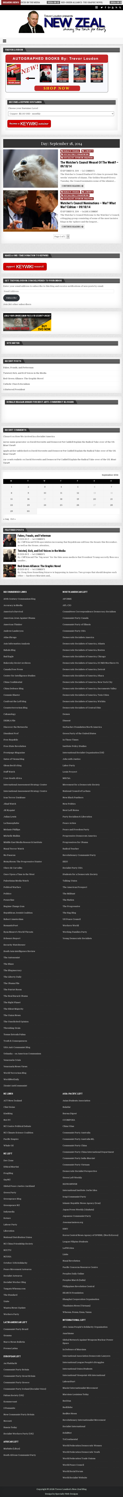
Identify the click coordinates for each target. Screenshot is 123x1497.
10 (45, 493)
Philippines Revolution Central (78, 1286)
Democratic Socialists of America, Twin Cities (86, 695)
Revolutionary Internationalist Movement (84, 1420)
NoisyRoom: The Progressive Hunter (23, 861)
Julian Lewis (10, 816)
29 (11, 511)
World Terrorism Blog (15, 1073)
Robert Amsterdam (13, 919)
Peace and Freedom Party (76, 829)
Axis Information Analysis (17, 643)
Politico (7, 893)
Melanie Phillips (12, 829)
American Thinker (13, 624)
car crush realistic (12, 459)
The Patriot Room (13, 989)
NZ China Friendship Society (18, 1244)
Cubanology (10, 714)
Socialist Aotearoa (13, 1276)
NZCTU (7, 1250)
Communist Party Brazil (16, 1329)
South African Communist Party (20, 1455)
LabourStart (69, 1381)
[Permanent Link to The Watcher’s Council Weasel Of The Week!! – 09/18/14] (30, 168)
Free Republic (11, 740)
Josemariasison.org (73, 1222)
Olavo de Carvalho (13, 868)
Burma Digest (70, 1113)
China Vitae (68, 1126)
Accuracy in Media (13, 605)
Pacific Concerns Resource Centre (80, 1267)
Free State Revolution (15, 746)
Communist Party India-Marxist (79, 1158)
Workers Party (11, 1314)
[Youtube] (112, 7)
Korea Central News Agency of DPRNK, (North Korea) (90, 1235)
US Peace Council (72, 919)
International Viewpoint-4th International (84, 1375)
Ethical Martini (11, 1167)
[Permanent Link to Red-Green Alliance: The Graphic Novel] (9, 570)
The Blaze (9, 964)
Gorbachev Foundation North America (82, 727)
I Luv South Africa (13, 778)
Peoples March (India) (74, 1280)
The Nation (68, 900)
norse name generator (14, 442)
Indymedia (9, 1211)
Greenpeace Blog (12, 1199)
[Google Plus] (109, 7)
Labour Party (10, 1224)
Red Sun (67, 1401)
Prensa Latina (11, 1348)
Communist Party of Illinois (77, 624)
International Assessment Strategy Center (25, 784)
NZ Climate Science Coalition (18, 1132)
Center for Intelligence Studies (19, 675)
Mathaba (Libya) (12, 1448)
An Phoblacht (10, 1363)
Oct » (13, 519)
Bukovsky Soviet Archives (17, 663)
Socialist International (74, 1426)
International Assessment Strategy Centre (25, 791)
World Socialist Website (75, 1477)
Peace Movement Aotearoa (17, 1269)
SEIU (65, 861)
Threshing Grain (12, 1028)
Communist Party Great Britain (19, 1376)
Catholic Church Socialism (16, 384)
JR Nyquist (9, 810)
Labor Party (69, 765)
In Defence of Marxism (74, 1349)
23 (28, 505)
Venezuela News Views (15, 1066)
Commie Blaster (12, 695)
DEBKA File (9, 720)
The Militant (69, 893)
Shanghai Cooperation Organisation (81, 1299)
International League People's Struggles (83, 1362)
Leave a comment (91, 211)
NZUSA (7, 1256)
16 (28, 499)
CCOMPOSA (69, 1120)
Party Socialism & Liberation (77, 816)
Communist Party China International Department (88, 1152)
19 (78, 499)
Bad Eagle (9, 656)
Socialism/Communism (76, 154)
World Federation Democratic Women (82, 1445)
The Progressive (71, 906)
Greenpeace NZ (12, 1205)
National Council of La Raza (76, 791)
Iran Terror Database (14, 797)
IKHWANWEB (70, 1184)
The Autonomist (12, 957)
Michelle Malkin (12, 836)
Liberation (9, 1231)
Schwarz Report (12, 938)
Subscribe (11, 298)
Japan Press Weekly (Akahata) (78, 1209)
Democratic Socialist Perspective (80, 1171)
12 (78, 493)
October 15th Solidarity (15, 1263)
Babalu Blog (10, 650)
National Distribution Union (18, 1237)
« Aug (6, 519)
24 (45, 505)
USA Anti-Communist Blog (17, 1047)
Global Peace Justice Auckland (19, 1186)
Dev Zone (8, 1160)
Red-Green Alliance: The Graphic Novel (23, 378)
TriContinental (70, 1439)
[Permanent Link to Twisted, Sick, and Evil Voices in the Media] (9, 555)
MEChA (66, 778)
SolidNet (67, 1433)
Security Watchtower (14, 945)
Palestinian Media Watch (16, 881)
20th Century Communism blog (20, 599)
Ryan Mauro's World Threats (18, 932)
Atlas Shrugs (10, 637)
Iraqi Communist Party (74, 1197)
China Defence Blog (14, 688)
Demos (66, 714)
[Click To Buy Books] (56, 91)
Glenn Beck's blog (13, 765)
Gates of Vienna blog (14, 759)
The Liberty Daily (12, 977)
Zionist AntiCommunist (15, 1085)
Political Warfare (12, 887)
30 (28, 511)
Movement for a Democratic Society (81, 784)
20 (94, 499)
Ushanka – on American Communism (22, 1053)
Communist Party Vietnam (76, 1164)
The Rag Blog (69, 913)
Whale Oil (8, 1145)
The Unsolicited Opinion (16, 1021)
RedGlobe (68, 1407)
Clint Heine (9, 1107)
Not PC (7, 1120)
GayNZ (7, 1179)
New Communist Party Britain (19, 1414)
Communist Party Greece (16, 1382)
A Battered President (14, 389)
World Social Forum (73, 1471)
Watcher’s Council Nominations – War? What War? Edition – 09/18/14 (88, 205)
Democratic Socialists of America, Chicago (84, 656)
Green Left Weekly (72, 1177)
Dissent (66, 720)
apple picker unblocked (15, 451)
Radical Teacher (71, 848)
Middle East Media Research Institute (23, 842)
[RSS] (116, 7)
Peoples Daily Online (73, 1273)
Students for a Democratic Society (80, 874)
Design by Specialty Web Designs (61, 1494)
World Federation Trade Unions (79, 1458)
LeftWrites (68, 1248)
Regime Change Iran (14, 906)
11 (61, 493)
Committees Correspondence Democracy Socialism (89, 611)
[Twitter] (101, 7)
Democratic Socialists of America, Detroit (84, 669)
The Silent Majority (13, 1009)
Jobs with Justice (72, 759)
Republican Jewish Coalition (18, 913)
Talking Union (70, 881)
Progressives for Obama (75, 842)
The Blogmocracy (13, 970)
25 (61, 505)
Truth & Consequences (15, 1041)
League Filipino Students (75, 1241)
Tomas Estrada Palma (14, 1034)
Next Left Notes (71, 810)
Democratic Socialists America (78, 637)
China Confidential (13, 682)
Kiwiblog (8, 1113)
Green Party (10, 1192)
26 (78, 505)
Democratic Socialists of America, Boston (84, 650)
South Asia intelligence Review (19, 951)
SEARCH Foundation (73, 1293)
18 (61, 499)
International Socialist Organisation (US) (83, 752)
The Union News (12, 1015)
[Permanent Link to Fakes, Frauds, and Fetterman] (9, 540)
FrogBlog (8, 1173)
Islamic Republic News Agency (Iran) (82, 1203)
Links (65, 1254)
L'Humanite (9, 1408)
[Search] (120, 7)
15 (11, 499)
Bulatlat (66, 1107)
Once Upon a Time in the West (19, 874)
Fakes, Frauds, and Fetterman (18, 367)
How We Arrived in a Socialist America (35, 436)
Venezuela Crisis (12, 1060)
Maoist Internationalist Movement (80, 1388)
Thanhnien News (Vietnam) (76, 1305)
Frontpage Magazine (14, 752)
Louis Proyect (70, 772)
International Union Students (77, 1369)
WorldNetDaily (11, 1079)
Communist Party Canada (75, 618)
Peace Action (69, 823)
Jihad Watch (10, 804)
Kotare (7, 1218)
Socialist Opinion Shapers (78, 157)
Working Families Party (75, 932)
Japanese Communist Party (77, 1216)
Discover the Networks (16, 727)
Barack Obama (71, 151)
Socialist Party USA (72, 868)
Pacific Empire (11, 1139)
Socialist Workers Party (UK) (19, 1433)
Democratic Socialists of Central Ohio (82, 707)
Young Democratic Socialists (77, 938)
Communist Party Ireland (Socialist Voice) (25, 1389)
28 (111, 505)
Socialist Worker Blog (15, 1282)
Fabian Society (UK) (14, 1395)
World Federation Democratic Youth (81, 1452)
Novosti (8, 1421)
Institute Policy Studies (74, 746)
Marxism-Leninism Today (76, 1394)
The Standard (10, 1295)
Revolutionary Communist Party (79, 855)
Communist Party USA (74, 631)
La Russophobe (11, 823)
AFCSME (67, 599)
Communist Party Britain (16, 1369)
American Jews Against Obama (19, 618)
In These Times (70, 740)
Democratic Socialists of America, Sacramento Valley (90, 688)
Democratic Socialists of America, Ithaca (83, 675)
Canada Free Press (13, 669)
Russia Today (10, 1427)
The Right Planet (12, 1002)
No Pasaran (9, 855)
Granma (8, 1335)
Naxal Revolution (71, 1261)
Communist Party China (75, 1145)
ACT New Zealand (13, 1100)
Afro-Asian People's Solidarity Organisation (85, 1327)
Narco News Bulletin (14, 1342)
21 (111, 499)
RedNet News (70, 1413)
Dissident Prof (11, 733)
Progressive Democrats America (80, 836)
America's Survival (13, 611)
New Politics (69, 804)
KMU (65, 1229)
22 (11, 505)
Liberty (89, 151)
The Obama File (11, 983)
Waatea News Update (15, 1308)
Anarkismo (68, 1333)
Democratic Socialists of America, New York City (87, 682)
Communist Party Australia (76, 1132)
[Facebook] (105, 7)
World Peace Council (73, 1465)
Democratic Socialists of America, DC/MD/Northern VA (91, 663)
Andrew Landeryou (13, 631)
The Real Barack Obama (16, 996)
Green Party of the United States (79, 733)
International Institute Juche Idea (80, 1190)
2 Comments (89, 171)
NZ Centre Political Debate (17, 1126)
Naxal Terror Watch (14, 848)
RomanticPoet (11, 925)
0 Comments (39, 539)
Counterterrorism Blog (16, 707)
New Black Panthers (73, 797)
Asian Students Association (76, 1100)
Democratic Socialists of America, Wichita (84, 701)
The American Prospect (75, 887)
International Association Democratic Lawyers (86, 1356)
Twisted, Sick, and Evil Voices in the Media (24, 373)
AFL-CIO (67, 605)
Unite (6, 1301)
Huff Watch (9, 772)
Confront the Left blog (15, 701)
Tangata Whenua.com (14, 1288)
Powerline (9, 900)
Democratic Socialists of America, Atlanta (84, 643)
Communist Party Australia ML (78, 1139)
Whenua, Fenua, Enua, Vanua (77, 1312)
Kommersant (10, 1401)
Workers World (71, 925)
